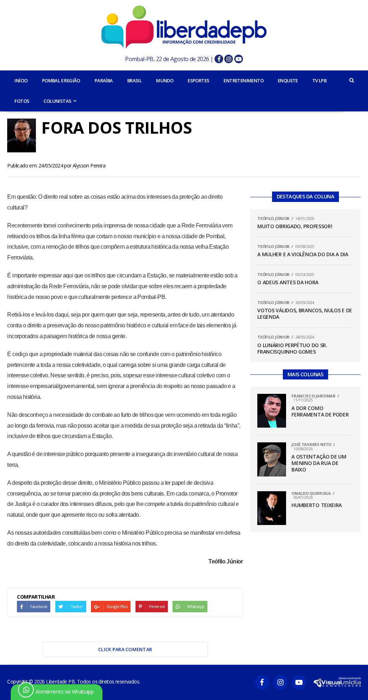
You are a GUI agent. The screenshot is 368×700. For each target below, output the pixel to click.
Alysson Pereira (89, 165)
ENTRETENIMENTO (243, 80)
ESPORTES (198, 80)
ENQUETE (288, 80)
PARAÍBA (104, 80)
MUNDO (164, 80)
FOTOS (21, 101)
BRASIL (134, 80)
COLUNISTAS (57, 101)
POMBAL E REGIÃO (61, 80)
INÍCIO (20, 80)
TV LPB (319, 80)
